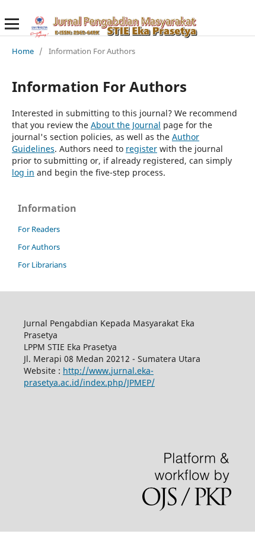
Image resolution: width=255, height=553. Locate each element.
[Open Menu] (12, 24)
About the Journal (126, 125)
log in (23, 172)
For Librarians (42, 264)
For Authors (39, 246)
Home (23, 51)
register (141, 148)
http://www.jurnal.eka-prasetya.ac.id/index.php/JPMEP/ (89, 376)
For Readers (39, 229)
